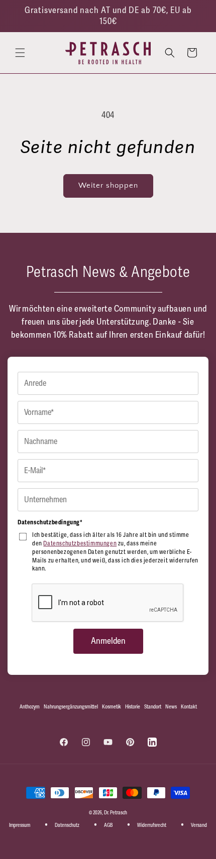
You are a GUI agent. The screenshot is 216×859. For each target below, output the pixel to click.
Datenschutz (67, 825)
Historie (132, 706)
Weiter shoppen (108, 185)
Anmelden (108, 641)
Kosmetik (111, 706)
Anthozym (30, 706)
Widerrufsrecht (151, 825)
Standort (152, 706)
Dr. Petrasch (115, 813)
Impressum (19, 825)
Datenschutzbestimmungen (80, 543)
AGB (108, 825)
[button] (20, 53)
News (171, 706)
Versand (199, 825)
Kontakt (189, 706)
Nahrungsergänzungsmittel (71, 706)
